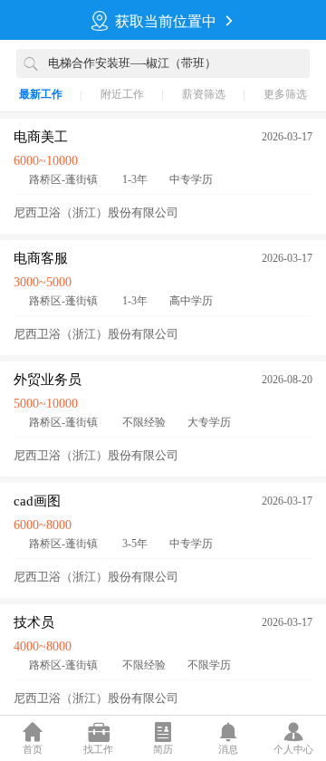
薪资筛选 (203, 94)
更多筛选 (285, 94)
